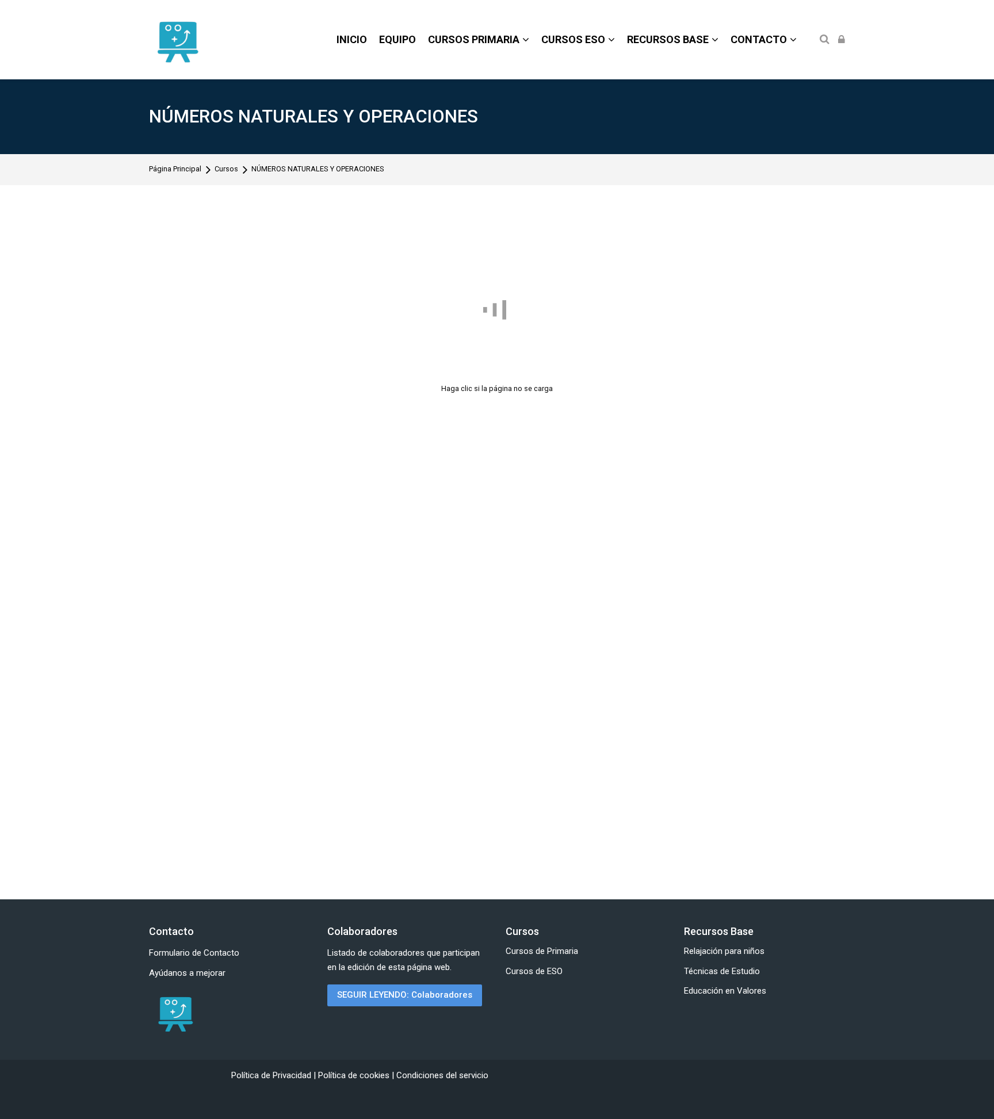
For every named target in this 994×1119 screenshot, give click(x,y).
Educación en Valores (725, 991)
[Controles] (812, 408)
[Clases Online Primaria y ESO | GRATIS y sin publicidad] (177, 40)
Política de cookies (355, 1075)
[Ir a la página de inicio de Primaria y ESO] (175, 1014)
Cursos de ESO (534, 971)
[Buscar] (824, 40)
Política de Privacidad (272, 1075)
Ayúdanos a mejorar (187, 973)
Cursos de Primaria (542, 951)
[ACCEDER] (841, 40)
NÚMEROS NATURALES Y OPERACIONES (313, 116)
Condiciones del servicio (442, 1075)
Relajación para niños (724, 951)
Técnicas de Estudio (722, 971)
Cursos (226, 169)
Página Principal (175, 169)
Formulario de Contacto (194, 953)
